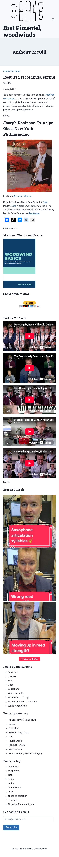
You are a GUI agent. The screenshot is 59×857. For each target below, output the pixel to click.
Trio (14, 205)
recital (11, 783)
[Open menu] (53, 19)
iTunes (27, 196)
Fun (10, 736)
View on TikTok (31, 659)
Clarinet (12, 676)
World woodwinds (17, 705)
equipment (13, 770)
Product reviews (11, 71)
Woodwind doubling (18, 697)
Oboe (10, 684)
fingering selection (17, 796)
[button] (29, 521)
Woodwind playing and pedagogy (26, 753)
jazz (10, 775)
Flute (10, 680)
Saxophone (13, 688)
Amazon (18, 196)
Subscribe (11, 827)
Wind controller (16, 693)
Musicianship (15, 740)
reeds (11, 779)
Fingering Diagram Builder (21, 804)
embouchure (14, 787)
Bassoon (12, 672)
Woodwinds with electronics (22, 701)
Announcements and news (22, 719)
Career (12, 724)
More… (6, 482)
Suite (45, 202)
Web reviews (15, 749)
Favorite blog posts (19, 732)
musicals (12, 800)
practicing (13, 766)
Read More (34, 213)
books (11, 791)
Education (14, 728)
